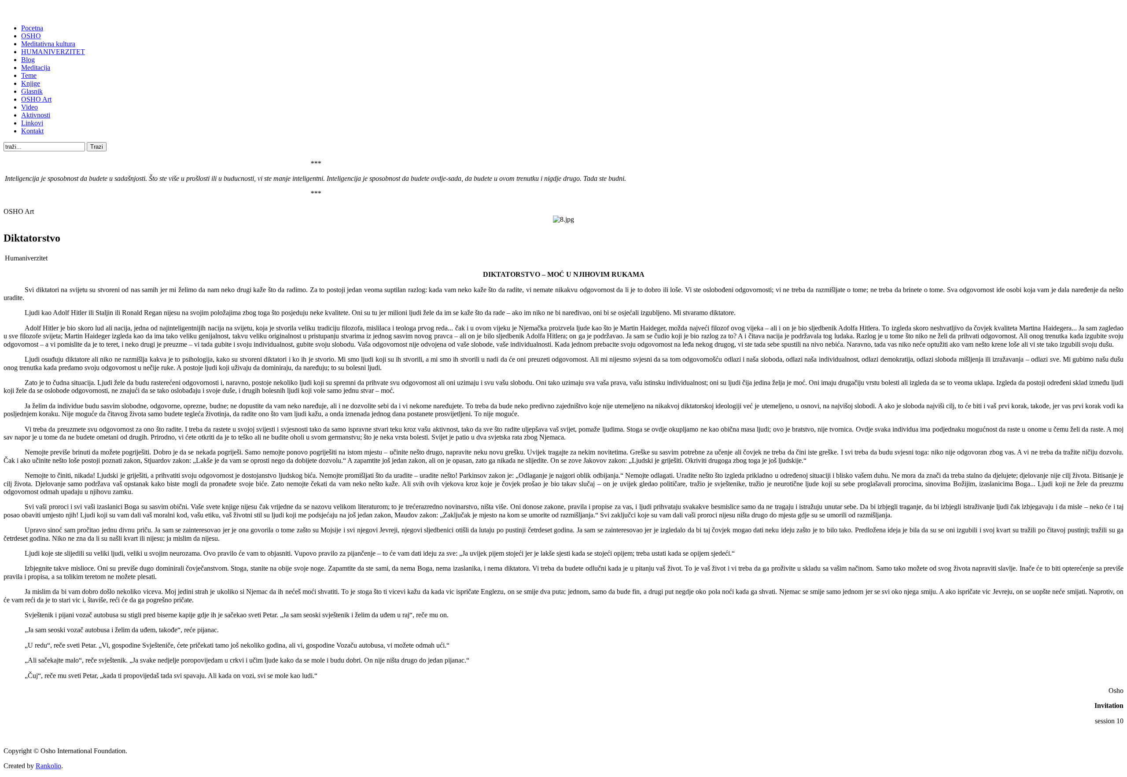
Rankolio (48, 766)
